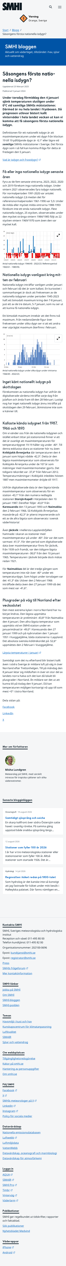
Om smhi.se (10, 1074)
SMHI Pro (25, 1185)
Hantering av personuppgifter (21, 1069)
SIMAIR (7, 1037)
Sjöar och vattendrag (15, 1042)
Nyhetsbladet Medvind (16, 1231)
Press (6, 963)
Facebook (11, 707)
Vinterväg (26, 1195)
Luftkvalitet (9, 1032)
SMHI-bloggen (11, 1000)
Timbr (23, 1190)
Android (25, 1252)
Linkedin (25, 1106)
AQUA (23, 1174)
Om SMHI (8, 995)
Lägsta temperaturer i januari (22, 652)
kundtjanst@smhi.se (23, 952)
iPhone (24, 1247)
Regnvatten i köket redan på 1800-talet (30, 877)
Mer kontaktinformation (17, 973)
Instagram (26, 1111)
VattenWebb (10, 1148)
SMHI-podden (11, 1005)
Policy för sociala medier (17, 1116)
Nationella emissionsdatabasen (22, 1132)
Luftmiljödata (11, 1143)
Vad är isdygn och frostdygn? (22, 160)
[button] (50, 7)
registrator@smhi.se (23, 958)
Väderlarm (26, 1200)
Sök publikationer (13, 1226)
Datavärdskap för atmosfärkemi (22, 1158)
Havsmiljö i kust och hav (17, 1021)
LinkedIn (11, 713)
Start (5, 30)
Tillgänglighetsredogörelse (19, 1058)
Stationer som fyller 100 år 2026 (26, 847)
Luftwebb (25, 1137)
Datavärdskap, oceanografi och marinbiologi (30, 1153)
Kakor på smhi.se (13, 1063)
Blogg (15, 30)
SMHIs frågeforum (31, 968)
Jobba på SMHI (11, 989)
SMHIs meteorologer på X (33, 1100)
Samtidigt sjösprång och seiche (25, 818)
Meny (59, 10)
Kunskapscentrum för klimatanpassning (27, 1026)
